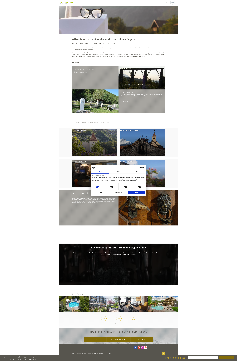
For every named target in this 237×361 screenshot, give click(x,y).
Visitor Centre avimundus (81, 161)
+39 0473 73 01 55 (103, 323)
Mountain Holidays (82, 3)
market (113, 53)
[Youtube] (139, 347)
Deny (101, 192)
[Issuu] (145, 347)
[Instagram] (142, 347)
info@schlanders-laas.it (119, 323)
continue (226, 358)
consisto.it (109, 353)
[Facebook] (135, 347)
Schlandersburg (119, 54)
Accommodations (118, 339)
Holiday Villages (147, 3)
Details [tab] (118, 171)
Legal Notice (79, 353)
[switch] (111, 187)
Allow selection (118, 192)
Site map (89, 353)
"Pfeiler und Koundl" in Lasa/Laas (84, 69)
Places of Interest (126, 161)
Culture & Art (100, 3)
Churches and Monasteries (129, 130)
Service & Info (130, 3)
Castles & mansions (79, 130)
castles (127, 53)
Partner (73, 353)
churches (121, 53)
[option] (118, 20)
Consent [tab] (100, 171)
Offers (95, 339)
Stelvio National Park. (139, 56)
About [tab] (137, 171)
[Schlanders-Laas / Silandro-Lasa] (66, 3)
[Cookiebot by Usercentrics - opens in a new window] (139, 168)
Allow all (136, 192)
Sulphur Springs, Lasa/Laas (128, 92)
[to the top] (163, 353)
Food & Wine (114, 3)
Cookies (95, 353)
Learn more (79, 78)
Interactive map (133, 323)
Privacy (85, 353)
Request (141, 339)
